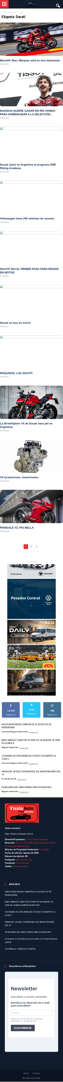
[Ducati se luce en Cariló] (31, 301)
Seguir (52, 703)
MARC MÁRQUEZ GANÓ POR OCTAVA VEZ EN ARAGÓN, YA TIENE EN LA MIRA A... (31, 741)
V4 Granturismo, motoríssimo (19, 477)
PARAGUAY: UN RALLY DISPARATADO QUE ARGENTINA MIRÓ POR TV (31, 773)
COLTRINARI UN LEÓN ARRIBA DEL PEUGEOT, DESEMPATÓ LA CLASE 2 (29, 757)
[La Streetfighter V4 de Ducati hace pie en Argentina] (31, 402)
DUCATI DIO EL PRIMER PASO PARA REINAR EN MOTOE (29, 270)
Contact (36, 1073)
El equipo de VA (9, 779)
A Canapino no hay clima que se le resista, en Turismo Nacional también (31, 940)
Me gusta (11, 703)
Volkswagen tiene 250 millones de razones (27, 218)
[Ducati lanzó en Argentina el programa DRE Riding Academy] (31, 143)
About (26, 1073)
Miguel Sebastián (10, 747)
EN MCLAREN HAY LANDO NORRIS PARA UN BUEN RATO (27, 787)
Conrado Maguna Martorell (15, 731)
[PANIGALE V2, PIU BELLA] (31, 506)
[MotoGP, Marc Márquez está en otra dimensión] (31, 39)
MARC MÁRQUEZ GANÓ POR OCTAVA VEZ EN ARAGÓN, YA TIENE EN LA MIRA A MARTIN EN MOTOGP (29, 903)
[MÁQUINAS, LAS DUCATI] (31, 352)
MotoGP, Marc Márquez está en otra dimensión (30, 60)
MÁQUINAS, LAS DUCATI (16, 373)
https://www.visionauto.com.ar (19, 834)
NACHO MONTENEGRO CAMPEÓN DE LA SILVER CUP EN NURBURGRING (26, 726)
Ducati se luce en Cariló (15, 322)
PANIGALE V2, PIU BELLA (17, 527)
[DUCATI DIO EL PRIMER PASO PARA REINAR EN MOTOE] (31, 247)
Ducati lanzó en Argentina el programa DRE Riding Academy (28, 166)
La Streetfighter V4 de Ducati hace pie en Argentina (26, 425)
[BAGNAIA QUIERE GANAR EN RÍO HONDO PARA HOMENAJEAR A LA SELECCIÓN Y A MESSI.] (31, 89)
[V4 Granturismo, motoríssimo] (31, 456)
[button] (58, 5)
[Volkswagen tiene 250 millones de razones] (31, 197)
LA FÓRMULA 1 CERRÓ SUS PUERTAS (20, 949)
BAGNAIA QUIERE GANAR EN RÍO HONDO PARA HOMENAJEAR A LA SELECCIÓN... (27, 112)
